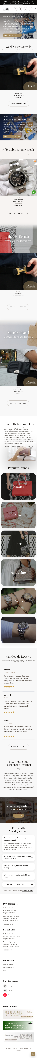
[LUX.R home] (6, 9)
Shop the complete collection (17, 447)
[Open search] (30, 9)
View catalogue (18, 103)
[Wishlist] (20, 9)
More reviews (18, 746)
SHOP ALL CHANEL (18, 403)
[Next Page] (34, 75)
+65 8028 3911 (17, 1)
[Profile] (15, 9)
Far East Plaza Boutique (13, 3)
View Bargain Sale (11, 136)
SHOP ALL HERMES (18, 307)
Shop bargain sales (18, 213)
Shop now (18, 815)
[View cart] (25, 9)
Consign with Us (8, 967)
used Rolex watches (9, 23)
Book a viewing (8, 964)
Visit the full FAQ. (27, 890)
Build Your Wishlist (12, 33)
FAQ (4, 970)
